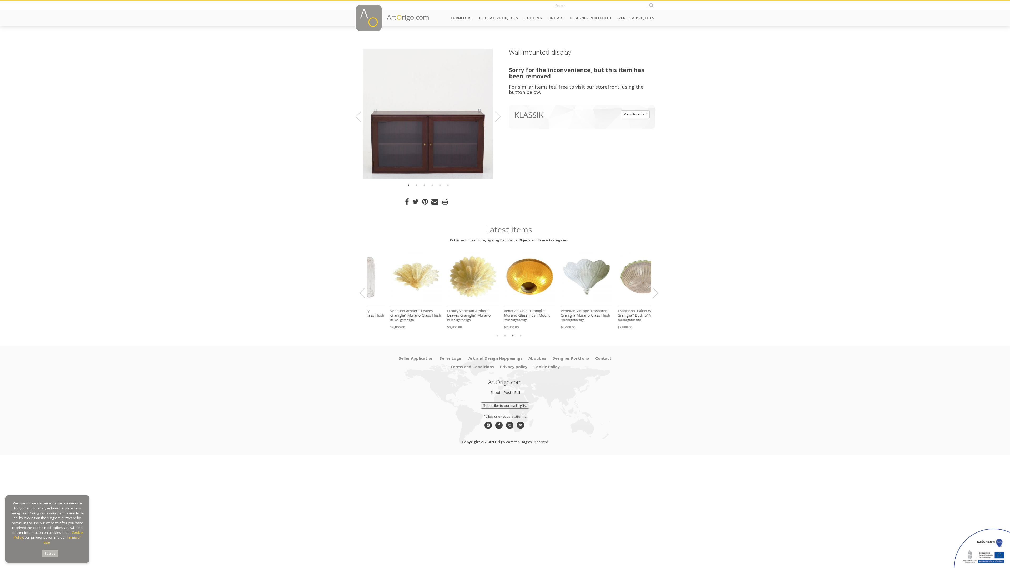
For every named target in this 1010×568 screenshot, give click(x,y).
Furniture (461, 18)
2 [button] (416, 185)
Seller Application (416, 358)
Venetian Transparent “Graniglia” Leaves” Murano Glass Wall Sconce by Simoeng (620, 313)
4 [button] (432, 185)
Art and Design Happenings (495, 358)
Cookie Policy (546, 366)
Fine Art (556, 18)
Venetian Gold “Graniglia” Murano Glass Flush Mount (449, 313)
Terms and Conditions (472, 366)
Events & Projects (635, 18)
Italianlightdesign (381, 320)
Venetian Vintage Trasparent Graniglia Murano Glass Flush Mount (508, 313)
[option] (428, 114)
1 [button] (408, 185)
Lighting (532, 18)
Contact (603, 358)
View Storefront (635, 114)
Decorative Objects (498, 18)
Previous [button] (361, 116)
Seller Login (451, 358)
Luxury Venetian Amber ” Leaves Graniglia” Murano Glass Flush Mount (391, 313)
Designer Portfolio (590, 18)
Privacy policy (513, 366)
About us (537, 358)
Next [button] (494, 116)
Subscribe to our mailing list (505, 405)
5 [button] (440, 185)
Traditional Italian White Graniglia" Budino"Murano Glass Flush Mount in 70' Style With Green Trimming (565, 313)
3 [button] (424, 185)
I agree (50, 553)
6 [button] (448, 185)
